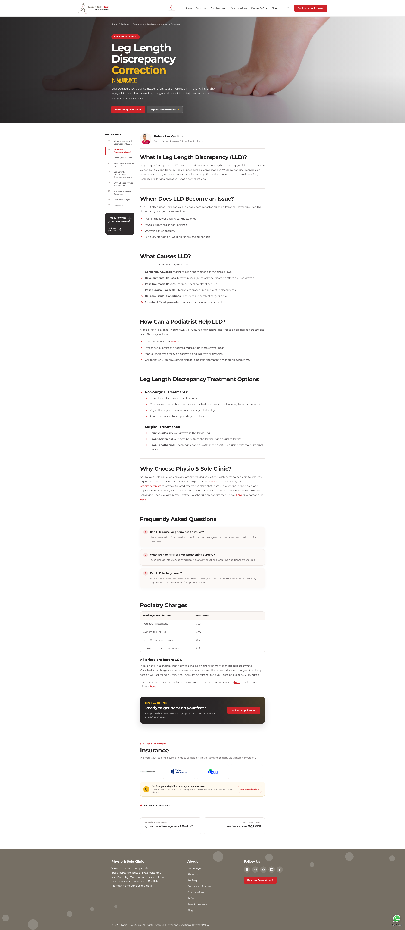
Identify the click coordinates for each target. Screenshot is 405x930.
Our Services (219, 8)
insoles (175, 341)
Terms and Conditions (179, 925)
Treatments (138, 24)
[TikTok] (280, 869)
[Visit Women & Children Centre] (174, 8)
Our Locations (239, 8)
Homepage (194, 868)
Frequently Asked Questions (119, 192)
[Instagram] (255, 869)
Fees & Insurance (197, 904)
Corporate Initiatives (199, 886)
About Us (192, 874)
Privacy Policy (201, 925)
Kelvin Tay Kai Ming (169, 136)
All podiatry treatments (155, 805)
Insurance (115, 205)
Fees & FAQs (259, 8)
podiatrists (214, 481)
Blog (274, 8)
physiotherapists (150, 485)
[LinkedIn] (271, 869)
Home (188, 8)
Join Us (201, 8)
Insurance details (249, 789)
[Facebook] (247, 869)
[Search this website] (288, 8)
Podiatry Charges (119, 199)
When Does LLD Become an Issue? (119, 150)
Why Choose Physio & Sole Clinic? (120, 184)
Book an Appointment (311, 8)
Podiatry (125, 24)
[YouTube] (263, 869)
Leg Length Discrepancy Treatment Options (120, 174)
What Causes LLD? (120, 157)
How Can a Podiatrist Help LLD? (121, 164)
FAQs (190, 898)
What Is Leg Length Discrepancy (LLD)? (120, 142)
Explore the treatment (164, 109)
